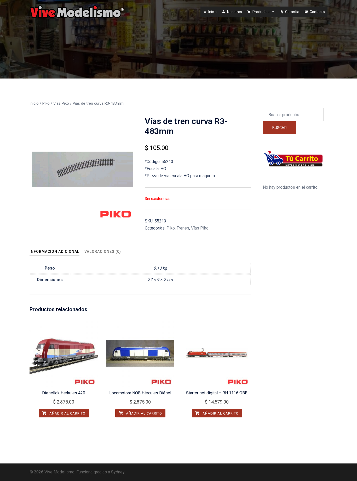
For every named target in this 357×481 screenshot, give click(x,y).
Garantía (292, 12)
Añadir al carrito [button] (66, 413)
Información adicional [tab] (54, 251)
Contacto (317, 12)
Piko (46, 103)
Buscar (279, 128)
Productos (260, 12)
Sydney (118, 471)
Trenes (183, 228)
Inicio (212, 12)
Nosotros (234, 12)
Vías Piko (61, 103)
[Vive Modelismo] (77, 11)
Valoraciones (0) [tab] (102, 251)
